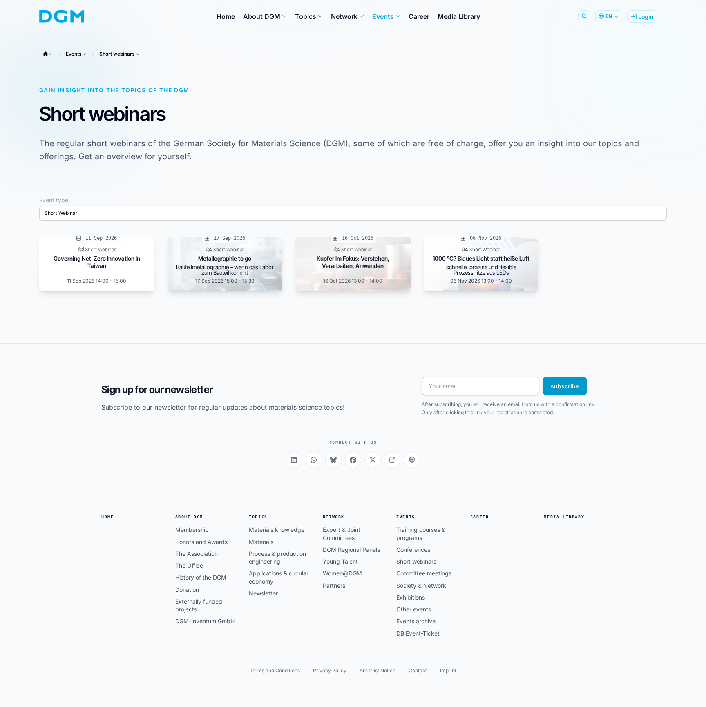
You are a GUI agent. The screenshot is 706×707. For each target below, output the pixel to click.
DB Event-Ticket (418, 633)
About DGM (189, 517)
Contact (418, 670)
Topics (258, 517)
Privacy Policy (329, 670)
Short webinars (117, 54)
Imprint (448, 670)
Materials (261, 541)
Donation (187, 589)
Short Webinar (61, 213)
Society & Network (421, 585)
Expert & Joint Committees (341, 533)
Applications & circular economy (278, 577)
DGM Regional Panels (351, 549)
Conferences (413, 549)
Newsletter (263, 593)
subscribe (565, 386)
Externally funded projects (198, 605)
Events (73, 54)
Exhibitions (410, 597)
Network (333, 517)
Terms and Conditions (275, 670)
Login (645, 16)
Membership (192, 529)
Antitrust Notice (377, 670)
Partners (334, 585)
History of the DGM (200, 577)
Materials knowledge (276, 529)
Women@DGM (342, 573)
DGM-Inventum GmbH (205, 621)
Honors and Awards (201, 541)
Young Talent (340, 561)
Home (107, 517)
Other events (413, 609)
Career (479, 517)
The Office (189, 565)
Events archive (416, 621)
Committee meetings (423, 573)
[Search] (584, 16)
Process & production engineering (277, 557)
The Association (196, 553)
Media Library (564, 517)
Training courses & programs (420, 533)
